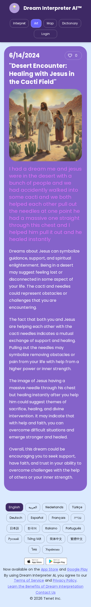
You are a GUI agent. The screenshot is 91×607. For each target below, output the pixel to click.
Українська (52, 549)
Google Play (77, 569)
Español (37, 518)
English (14, 507)
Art (36, 23)
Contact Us (46, 592)
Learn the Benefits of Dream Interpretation (45, 586)
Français (58, 518)
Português (73, 528)
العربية (33, 507)
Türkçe (77, 507)
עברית (77, 518)
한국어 (32, 528)
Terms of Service (29, 580)
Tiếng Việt (34, 539)
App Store (49, 569)
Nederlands (54, 507)
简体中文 (56, 539)
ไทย (34, 549)
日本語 (14, 528)
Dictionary (70, 23)
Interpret (19, 23)
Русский (13, 539)
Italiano (51, 528)
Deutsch (16, 518)
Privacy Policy (65, 580)
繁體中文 (77, 539)
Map (50, 23)
